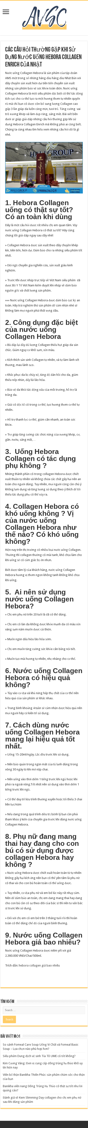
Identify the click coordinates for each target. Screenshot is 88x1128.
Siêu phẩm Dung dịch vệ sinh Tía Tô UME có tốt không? (39, 1056)
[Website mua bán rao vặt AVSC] (44, 17)
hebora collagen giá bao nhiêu (39, 965)
